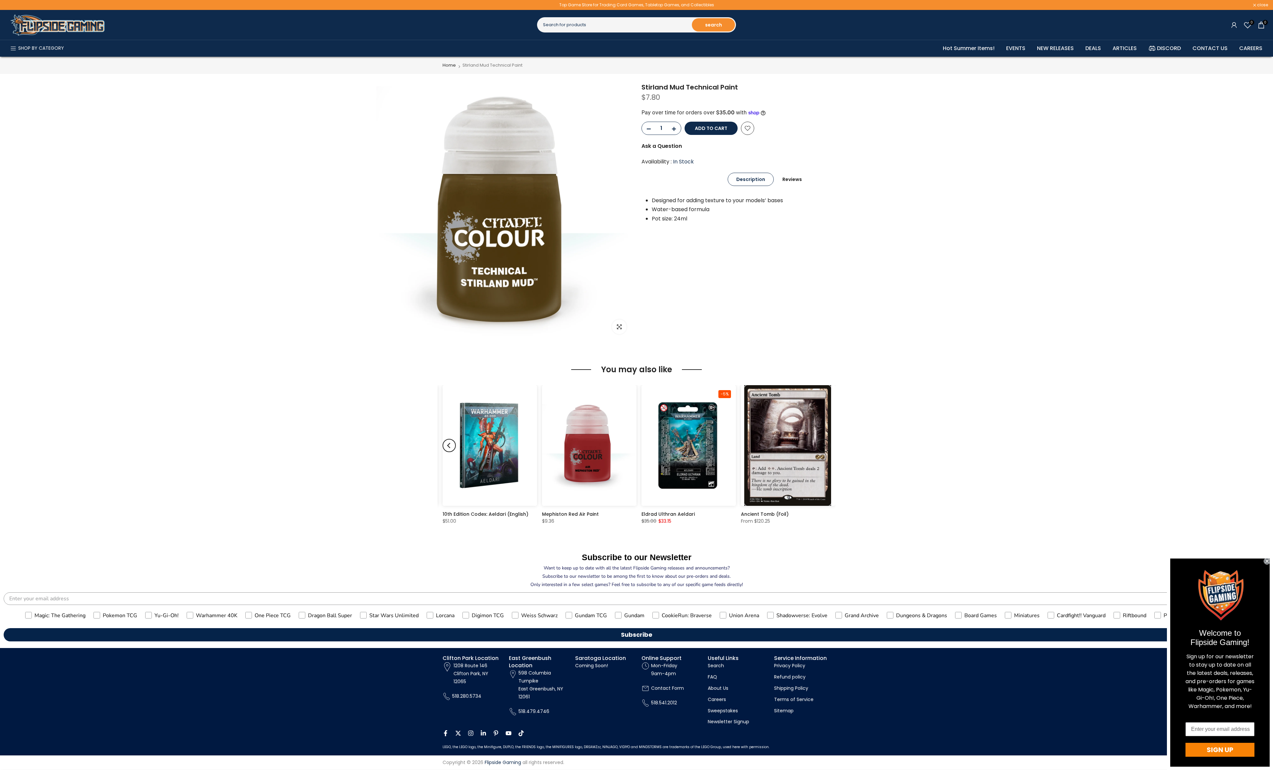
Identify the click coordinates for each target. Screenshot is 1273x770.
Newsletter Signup (728, 721)
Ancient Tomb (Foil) (765, 514)
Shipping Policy (791, 688)
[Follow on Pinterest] (496, 733)
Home (449, 65)
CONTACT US (1210, 48)
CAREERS (1250, 48)
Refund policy (790, 677)
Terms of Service (794, 699)
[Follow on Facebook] (446, 733)
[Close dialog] (1267, 561)
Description (750, 179)
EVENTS (1015, 48)
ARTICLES (1125, 48)
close (14, 5)
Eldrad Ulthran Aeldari (668, 514)
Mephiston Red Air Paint (570, 514)
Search (716, 665)
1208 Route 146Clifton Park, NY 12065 (471, 673)
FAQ (712, 677)
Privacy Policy (789, 665)
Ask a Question (661, 146)
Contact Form (667, 688)
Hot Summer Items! (969, 48)
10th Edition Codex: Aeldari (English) (485, 514)
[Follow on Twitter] (458, 733)
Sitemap (784, 710)
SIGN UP (1220, 749)
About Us (718, 688)
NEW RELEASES (1055, 48)
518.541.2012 (664, 702)
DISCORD (1169, 48)
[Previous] (449, 445)
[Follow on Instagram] (471, 733)
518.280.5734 (466, 696)
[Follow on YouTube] (509, 733)
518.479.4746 (533, 711)
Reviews (792, 179)
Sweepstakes (723, 710)
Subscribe (636, 634)
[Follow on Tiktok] (521, 733)
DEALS (1093, 48)
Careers (717, 699)
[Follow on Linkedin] (483, 733)
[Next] (823, 445)
